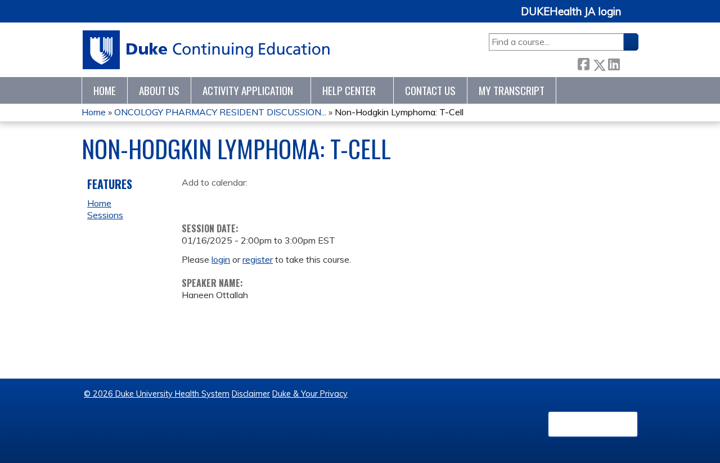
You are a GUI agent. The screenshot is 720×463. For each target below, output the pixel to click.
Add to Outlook (270, 200)
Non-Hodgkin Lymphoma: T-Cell (399, 112)
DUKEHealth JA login (571, 12)
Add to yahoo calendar (218, 200)
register (257, 259)
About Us (159, 90)
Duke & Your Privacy (310, 394)
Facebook (583, 62)
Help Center (349, 90)
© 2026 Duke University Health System (157, 394)
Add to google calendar (193, 200)
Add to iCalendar (243, 199)
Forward (628, 62)
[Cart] (633, 18)
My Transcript (511, 90)
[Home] (207, 50)
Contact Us (430, 90)
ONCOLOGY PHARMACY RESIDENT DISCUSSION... (220, 112)
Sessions (105, 215)
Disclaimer (251, 394)
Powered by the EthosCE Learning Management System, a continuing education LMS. (592, 424)
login (221, 259)
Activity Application (247, 90)
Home (104, 90)
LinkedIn (613, 62)
